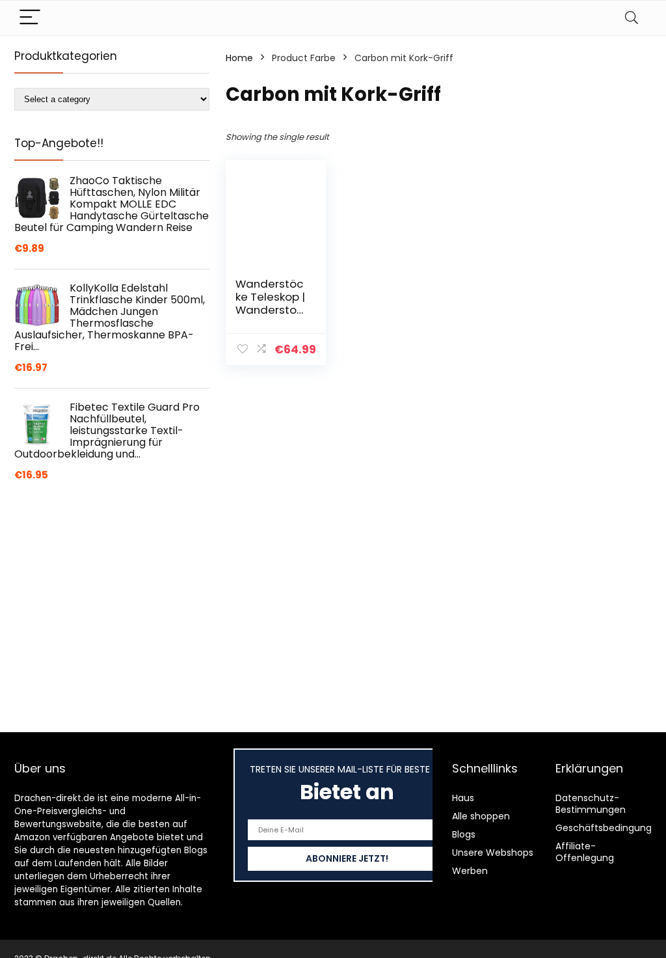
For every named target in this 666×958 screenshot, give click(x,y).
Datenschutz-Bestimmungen (590, 803)
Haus (463, 797)
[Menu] (30, 18)
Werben (470, 870)
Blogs (463, 834)
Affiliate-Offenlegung (584, 852)
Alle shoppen (481, 816)
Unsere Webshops (492, 852)
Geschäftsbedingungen (609, 827)
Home (239, 57)
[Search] (631, 18)
